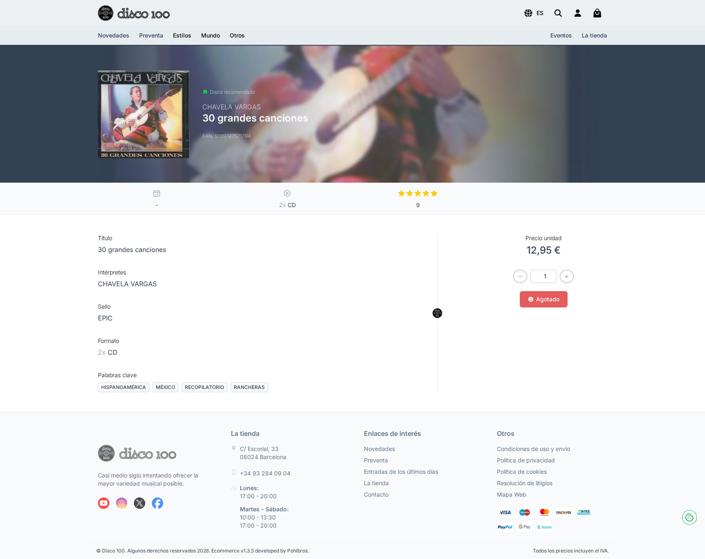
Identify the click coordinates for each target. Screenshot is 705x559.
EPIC (105, 318)
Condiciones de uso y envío (533, 448)
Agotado (547, 299)
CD (108, 352)
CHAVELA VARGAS (127, 284)
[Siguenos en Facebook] (157, 503)
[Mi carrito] (597, 13)
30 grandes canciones (132, 249)
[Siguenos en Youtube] (103, 503)
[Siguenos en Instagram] (121, 503)
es (540, 12)
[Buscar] (558, 13)
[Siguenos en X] (139, 503)
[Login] (578, 13)
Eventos (561, 35)
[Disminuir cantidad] (520, 276)
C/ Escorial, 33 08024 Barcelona (263, 452)
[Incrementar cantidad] (567, 276)
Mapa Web (511, 494)
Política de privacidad (526, 460)
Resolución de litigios (524, 482)
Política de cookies (522, 471)
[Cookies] (689, 517)
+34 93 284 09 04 (265, 473)
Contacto (376, 494)
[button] (533, 13)
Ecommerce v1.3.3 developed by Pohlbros (259, 551)
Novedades (113, 35)
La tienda (594, 35)
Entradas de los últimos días (401, 471)
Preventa (151, 35)
